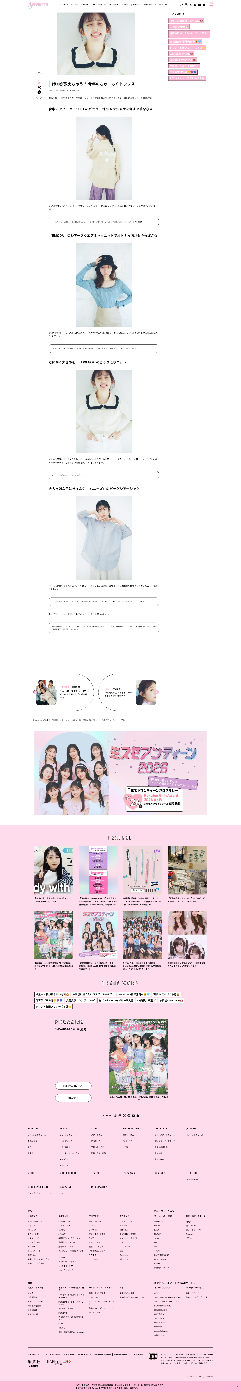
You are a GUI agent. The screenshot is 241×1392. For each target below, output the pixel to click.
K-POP (125, 1147)
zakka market (159, 1335)
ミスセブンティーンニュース (39, 1193)
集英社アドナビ (192, 1293)
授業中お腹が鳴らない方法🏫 (186, 20)
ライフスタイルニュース (165, 1134)
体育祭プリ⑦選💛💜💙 (183, 72)
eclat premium (160, 1322)
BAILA (156, 1229)
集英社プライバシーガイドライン (77, 1354)
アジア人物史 (33, 1314)
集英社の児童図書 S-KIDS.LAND (132, 1297)
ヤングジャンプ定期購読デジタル (71, 1252)
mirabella (158, 1326)
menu (211, 7)
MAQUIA (157, 1234)
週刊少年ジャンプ (35, 1221)
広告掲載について (35, 1354)
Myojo (188, 1221)
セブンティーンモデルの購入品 (187, 78)
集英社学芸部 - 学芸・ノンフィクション (70, 1302)
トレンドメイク (66, 1141)
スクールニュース (98, 1134)
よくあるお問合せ (53, 1354)
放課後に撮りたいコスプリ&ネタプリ (188, 34)
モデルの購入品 (161, 1147)
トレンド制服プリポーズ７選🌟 (187, 47)
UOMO (157, 1263)
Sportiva (189, 1234)
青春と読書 (32, 1310)
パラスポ (189, 1238)
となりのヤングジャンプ (68, 1261)
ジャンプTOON (34, 1242)
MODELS (136, 5)
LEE (155, 1242)
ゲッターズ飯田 (192, 1179)
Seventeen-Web (41, 720)
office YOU (124, 1259)
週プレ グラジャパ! (193, 1229)
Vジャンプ (32, 1229)
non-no (157, 1225)
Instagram (129, 1173)
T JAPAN (157, 1250)
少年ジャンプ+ (33, 1238)
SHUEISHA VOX (160, 1310)
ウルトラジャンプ (65, 1270)
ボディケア (64, 1165)
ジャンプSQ (32, 1225)
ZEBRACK (31, 1246)
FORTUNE (163, 5)
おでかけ (158, 1153)
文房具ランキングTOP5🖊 (184, 66)
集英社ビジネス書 (65, 1308)
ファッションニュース (71, 720)
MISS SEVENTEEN (38, 1187)
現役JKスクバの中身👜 (183, 60)
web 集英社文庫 (34, 1305)
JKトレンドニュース (194, 1134)
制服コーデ (95, 1141)
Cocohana (124, 1255)
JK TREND (126, 5)
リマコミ (92, 1255)
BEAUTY (74, 5)
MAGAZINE (66, 1187)
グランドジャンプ (65, 1266)
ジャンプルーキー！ (36, 1250)
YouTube (160, 1173)
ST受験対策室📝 (179, 27)
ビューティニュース (68, 1134)
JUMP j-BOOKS (95, 1297)
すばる (30, 1293)
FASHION (64, 5)
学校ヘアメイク (97, 1147)
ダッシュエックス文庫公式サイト (101, 1302)
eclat (156, 1246)
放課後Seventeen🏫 (181, 53)
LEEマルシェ (159, 1314)
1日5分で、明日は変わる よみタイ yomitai (71, 1296)
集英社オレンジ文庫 (97, 1293)
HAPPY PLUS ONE (161, 1255)
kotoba (61, 1323)
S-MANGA (32, 1255)
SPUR (156, 1238)
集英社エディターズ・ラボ (196, 1297)
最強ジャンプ (33, 1234)
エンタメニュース (130, 1134)
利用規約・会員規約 (102, 1354)
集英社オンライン (161, 1267)
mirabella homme (161, 1331)
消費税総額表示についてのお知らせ (128, 1354)
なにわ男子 (127, 1141)
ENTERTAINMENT (99, 5)
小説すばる (32, 1297)
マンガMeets (94, 1259)
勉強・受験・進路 (98, 1153)
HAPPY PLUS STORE (162, 1305)
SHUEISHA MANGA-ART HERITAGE (167, 1297)
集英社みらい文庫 (127, 1293)
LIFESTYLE (113, 5)
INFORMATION (99, 1187)
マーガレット (94, 1242)
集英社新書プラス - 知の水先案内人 (70, 1318)
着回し (30, 1147)
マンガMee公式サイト (98, 1250)
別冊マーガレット (96, 1246)
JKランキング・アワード (165, 1141)
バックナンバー (66, 1193)
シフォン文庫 (94, 1312)
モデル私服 (32, 1141)
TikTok (95, 1173)
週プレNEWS (191, 1225)
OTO (156, 1293)
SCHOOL (84, 5)
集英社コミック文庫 (36, 1263)
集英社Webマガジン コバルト (101, 1308)
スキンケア (64, 1159)
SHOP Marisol (159, 1318)
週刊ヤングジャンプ (66, 1246)
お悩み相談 (159, 1159)
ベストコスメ (65, 1147)
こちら (135, 1388)
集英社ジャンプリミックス (38, 1259)
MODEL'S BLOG (150, 5)
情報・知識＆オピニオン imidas (71, 1332)
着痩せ (30, 1153)
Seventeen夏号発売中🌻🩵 (185, 41)
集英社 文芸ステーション (38, 1301)
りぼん (91, 1238)
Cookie (122, 1250)
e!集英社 (61, 1327)
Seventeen (158, 1221)
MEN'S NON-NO (160, 1259)
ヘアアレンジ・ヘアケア (69, 1153)
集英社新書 (63, 1312)
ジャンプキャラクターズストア (166, 1301)
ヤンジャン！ (63, 1257)
